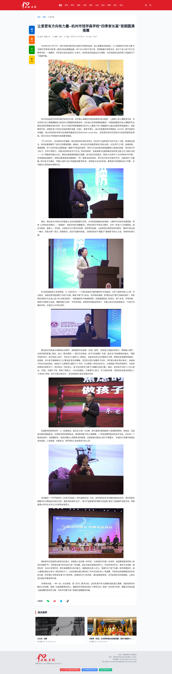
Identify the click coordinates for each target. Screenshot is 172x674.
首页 (38, 17)
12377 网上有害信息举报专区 (70, 670)
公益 (97, 5)
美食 (90, 5)
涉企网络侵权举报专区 (90, 670)
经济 (72, 5)
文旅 (84, 5)
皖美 (109, 5)
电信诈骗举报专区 (105, 670)
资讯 (66, 5)
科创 (103, 5)
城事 (60, 5)
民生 (115, 5)
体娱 (78, 5)
